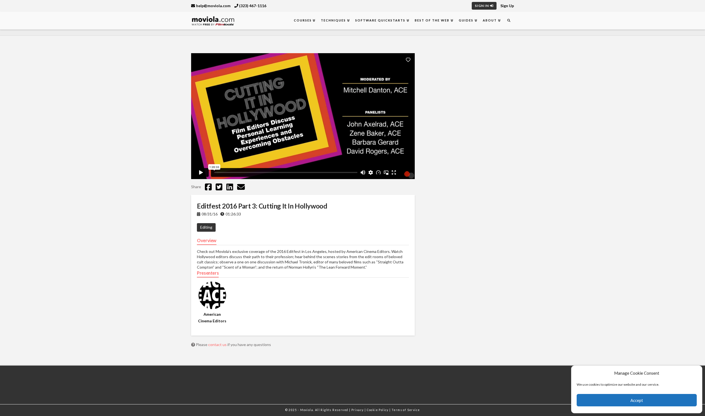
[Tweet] (219, 186)
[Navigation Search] (508, 20)
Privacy (358, 410)
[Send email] (241, 186)
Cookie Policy (378, 410)
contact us (217, 344)
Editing (206, 227)
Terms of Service (406, 410)
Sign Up (507, 5)
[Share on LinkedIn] (229, 186)
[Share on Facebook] (208, 186)
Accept (636, 400)
